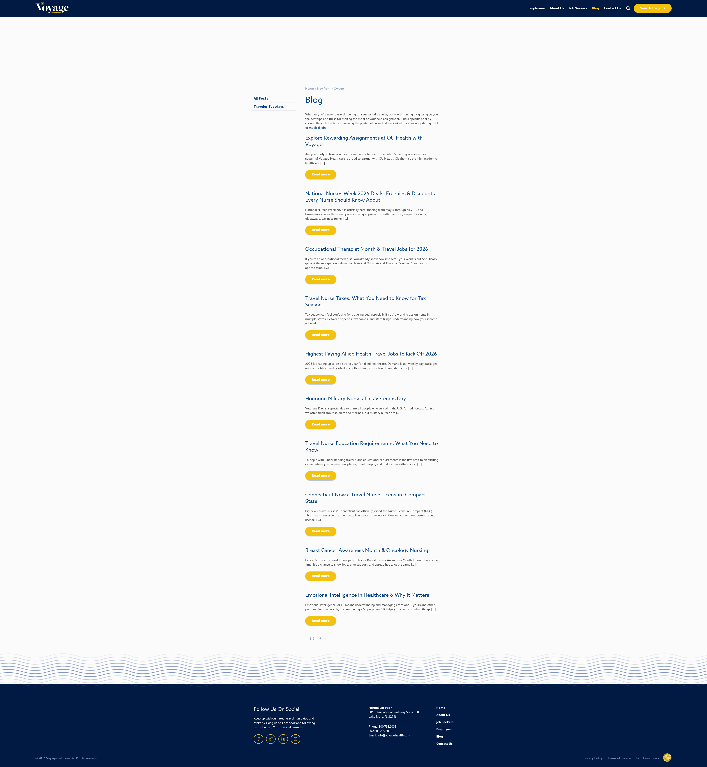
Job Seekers (578, 8)
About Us (557, 8)
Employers (536, 8)
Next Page (325, 638)
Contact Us (612, 8)
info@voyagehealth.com (393, 735)
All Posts (261, 98)
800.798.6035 (387, 726)
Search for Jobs (652, 8)
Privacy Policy (593, 758)
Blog (595, 8)
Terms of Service (619, 758)
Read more (321, 174)
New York (323, 89)
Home (309, 89)
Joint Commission (648, 758)
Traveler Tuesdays (269, 106)
